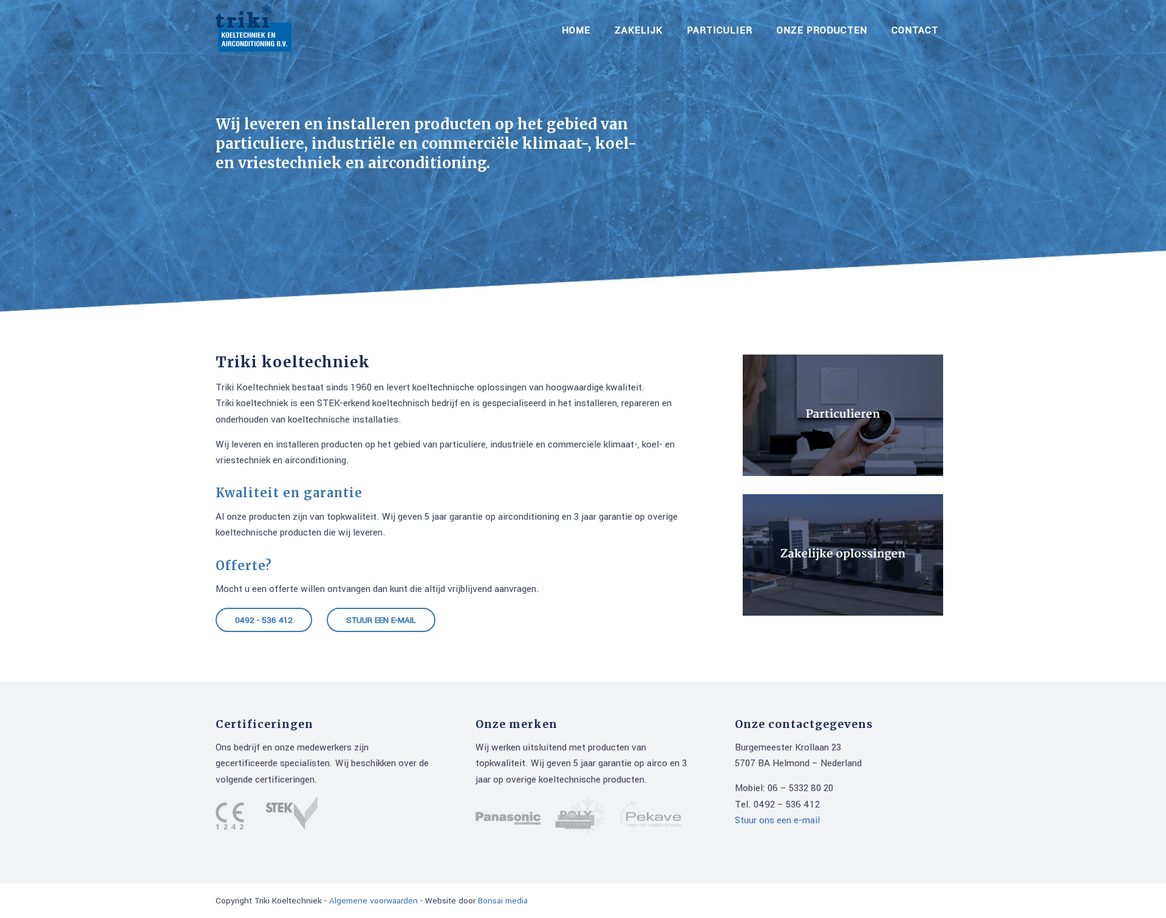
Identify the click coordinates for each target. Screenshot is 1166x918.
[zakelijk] (843, 555)
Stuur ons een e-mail (777, 820)
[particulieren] (843, 415)
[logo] (254, 30)
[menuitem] (576, 30)
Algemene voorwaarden (373, 900)
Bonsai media (503, 900)
